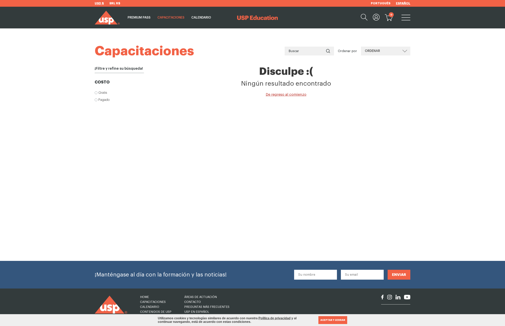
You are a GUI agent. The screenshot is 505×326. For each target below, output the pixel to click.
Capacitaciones (170, 17)
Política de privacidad (274, 318)
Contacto (192, 302)
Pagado (104, 99)
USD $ (99, 3)
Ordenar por (347, 51)
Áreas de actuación (200, 297)
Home (144, 297)
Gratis (102, 92)
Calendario (201, 17)
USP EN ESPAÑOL (196, 311)
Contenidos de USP (155, 311)
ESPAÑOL (403, 3)
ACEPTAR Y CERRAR (332, 320)
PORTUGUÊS (380, 3)
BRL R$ (114, 3)
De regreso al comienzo (286, 94)
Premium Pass (139, 17)
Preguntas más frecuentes (206, 306)
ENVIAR (399, 274)
